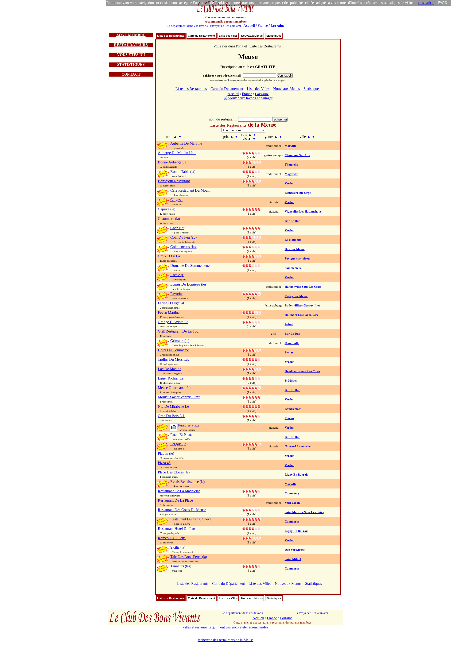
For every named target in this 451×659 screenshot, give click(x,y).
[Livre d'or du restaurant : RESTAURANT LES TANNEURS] (251, 566)
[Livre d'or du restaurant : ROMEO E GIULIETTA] (251, 538)
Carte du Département (201, 35)
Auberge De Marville (186, 143)
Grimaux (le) (179, 341)
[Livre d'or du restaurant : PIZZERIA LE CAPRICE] (251, 209)
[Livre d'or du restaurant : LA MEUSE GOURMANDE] (251, 388)
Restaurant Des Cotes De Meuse (182, 510)
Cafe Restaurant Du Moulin (190, 190)
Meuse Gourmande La (174, 388)
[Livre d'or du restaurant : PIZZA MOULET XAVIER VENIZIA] (251, 397)
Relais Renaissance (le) (187, 482)
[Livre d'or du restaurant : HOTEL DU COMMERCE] (251, 350)
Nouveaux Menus (252, 35)
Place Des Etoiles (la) (174, 472)
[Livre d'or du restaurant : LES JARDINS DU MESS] (251, 359)
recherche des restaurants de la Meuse (225, 640)
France (263, 25)
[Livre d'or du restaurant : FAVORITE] (251, 294)
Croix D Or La (169, 256)
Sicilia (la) (177, 547)
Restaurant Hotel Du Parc (177, 529)
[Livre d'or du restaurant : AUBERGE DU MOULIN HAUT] (251, 153)
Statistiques (273, 35)
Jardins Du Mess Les (173, 359)
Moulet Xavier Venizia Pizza (179, 397)
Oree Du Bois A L (171, 416)
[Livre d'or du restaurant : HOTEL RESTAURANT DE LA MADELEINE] (251, 491)
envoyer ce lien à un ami (225, 25)
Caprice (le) (166, 209)
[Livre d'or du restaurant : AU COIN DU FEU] (251, 237)
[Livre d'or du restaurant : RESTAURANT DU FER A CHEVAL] (251, 519)
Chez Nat (177, 228)
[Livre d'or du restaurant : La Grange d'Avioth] (251, 322)
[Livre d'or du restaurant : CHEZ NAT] (251, 228)
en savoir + (426, 3)
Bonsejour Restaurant (174, 181)
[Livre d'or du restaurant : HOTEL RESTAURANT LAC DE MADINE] (251, 369)
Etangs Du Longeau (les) (188, 284)
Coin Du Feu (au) (183, 237)
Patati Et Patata (181, 435)
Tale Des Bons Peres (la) (188, 557)
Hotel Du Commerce (173, 350)
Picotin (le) (166, 453)
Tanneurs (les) (180, 566)
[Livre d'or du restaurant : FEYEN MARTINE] (251, 312)
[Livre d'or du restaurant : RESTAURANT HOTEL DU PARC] (251, 529)
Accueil (249, 25)
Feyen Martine (168, 312)
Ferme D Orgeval (171, 303)
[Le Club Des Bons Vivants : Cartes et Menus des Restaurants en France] (225, 13)
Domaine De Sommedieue (190, 265)
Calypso (176, 200)
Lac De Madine (169, 369)
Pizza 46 (164, 463)
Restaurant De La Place (175, 500)
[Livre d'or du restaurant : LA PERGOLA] (251, 444)
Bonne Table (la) (182, 172)
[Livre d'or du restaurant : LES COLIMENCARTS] (251, 247)
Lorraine (277, 25)
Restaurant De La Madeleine (179, 491)
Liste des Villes (228, 35)
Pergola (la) (178, 444)
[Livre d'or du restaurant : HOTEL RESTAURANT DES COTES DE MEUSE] (251, 510)
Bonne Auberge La (172, 162)
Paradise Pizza (188, 425)
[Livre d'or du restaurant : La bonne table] (251, 172)
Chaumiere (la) (169, 219)
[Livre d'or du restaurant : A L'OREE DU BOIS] (251, 416)
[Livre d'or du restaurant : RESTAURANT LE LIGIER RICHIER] (251, 378)
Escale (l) (177, 275)
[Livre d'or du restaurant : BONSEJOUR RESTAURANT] (251, 181)
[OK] (442, 3)
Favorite (176, 294)
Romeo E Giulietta (172, 538)
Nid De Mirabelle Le (173, 406)
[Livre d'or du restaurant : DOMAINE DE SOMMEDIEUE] (251, 265)
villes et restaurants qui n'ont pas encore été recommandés (225, 627)
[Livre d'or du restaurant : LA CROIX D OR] (251, 256)
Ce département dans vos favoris (187, 25)
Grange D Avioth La (173, 322)
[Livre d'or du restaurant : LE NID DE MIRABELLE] (251, 406)
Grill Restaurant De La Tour (179, 331)
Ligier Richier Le (170, 378)
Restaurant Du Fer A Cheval (191, 519)
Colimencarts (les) (183, 247)
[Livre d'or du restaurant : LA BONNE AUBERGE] (251, 162)
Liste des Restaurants (170, 35)
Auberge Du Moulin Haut (177, 153)
